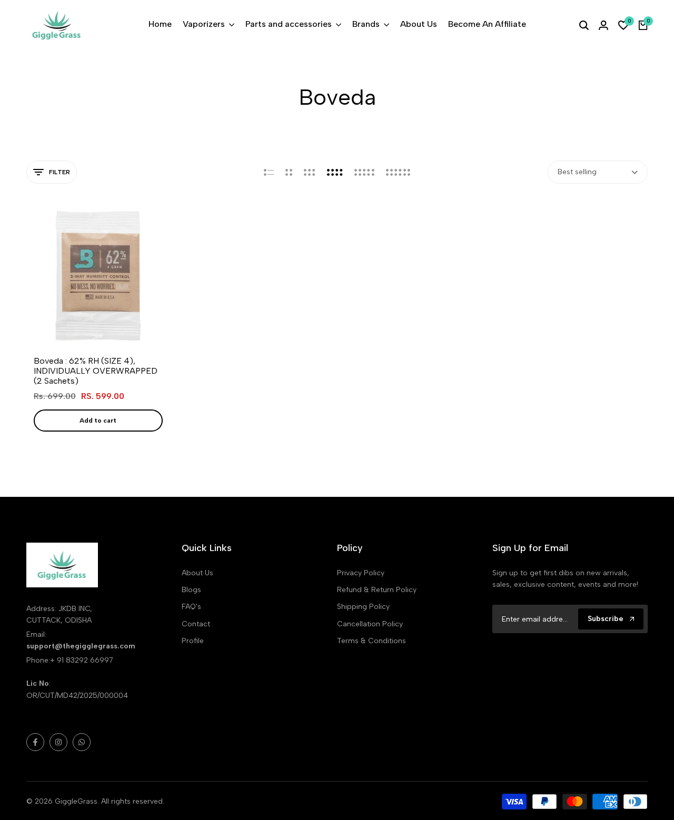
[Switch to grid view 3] (309, 172)
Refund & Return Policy (377, 589)
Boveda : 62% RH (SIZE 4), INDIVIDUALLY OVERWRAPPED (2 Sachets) (95, 371)
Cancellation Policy (370, 623)
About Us (197, 572)
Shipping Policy (363, 606)
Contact (196, 623)
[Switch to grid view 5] (364, 172)
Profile (193, 640)
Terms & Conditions (371, 640)
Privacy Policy (360, 572)
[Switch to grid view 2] (289, 172)
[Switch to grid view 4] (334, 172)
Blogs (191, 589)
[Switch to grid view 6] (398, 172)
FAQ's (191, 606)
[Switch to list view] (268, 172)
